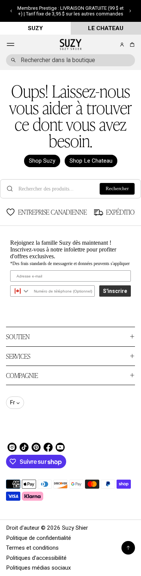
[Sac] (131, 45)
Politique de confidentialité (38, 538)
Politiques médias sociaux (38, 567)
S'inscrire (115, 291)
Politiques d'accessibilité (36, 558)
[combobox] (70, 60)
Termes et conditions (32, 547)
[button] (11, 11)
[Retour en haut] (128, 548)
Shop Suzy (42, 160)
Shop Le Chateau (91, 160)
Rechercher (117, 188)
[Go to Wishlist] (111, 44)
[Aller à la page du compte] (122, 45)
